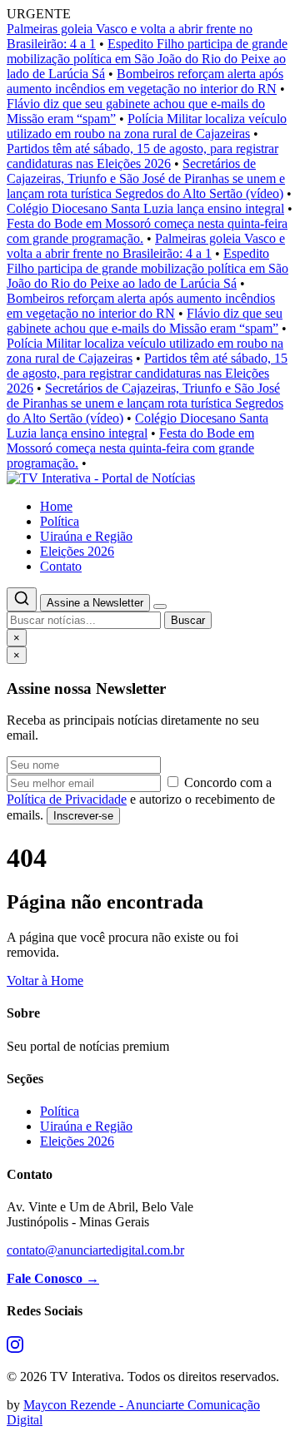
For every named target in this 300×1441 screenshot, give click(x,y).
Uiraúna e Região (86, 536)
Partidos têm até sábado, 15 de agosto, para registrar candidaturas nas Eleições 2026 (142, 156)
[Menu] (160, 606)
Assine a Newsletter (95, 603)
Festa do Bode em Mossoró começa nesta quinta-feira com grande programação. (130, 448)
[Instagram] (15, 1348)
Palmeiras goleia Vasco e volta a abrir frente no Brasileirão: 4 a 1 (146, 245)
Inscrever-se (83, 816)
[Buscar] (22, 599)
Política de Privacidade (67, 799)
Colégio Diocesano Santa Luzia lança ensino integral (145, 208)
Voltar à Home (45, 980)
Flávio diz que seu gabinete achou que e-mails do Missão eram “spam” (144, 320)
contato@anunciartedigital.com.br (95, 1250)
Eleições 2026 (77, 551)
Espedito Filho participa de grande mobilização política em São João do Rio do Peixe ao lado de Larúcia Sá (147, 59)
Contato (61, 566)
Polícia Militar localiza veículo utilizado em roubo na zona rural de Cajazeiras (147, 126)
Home (56, 506)
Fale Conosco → (53, 1278)
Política (59, 521)
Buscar (188, 620)
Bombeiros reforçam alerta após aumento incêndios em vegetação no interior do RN (145, 81)
